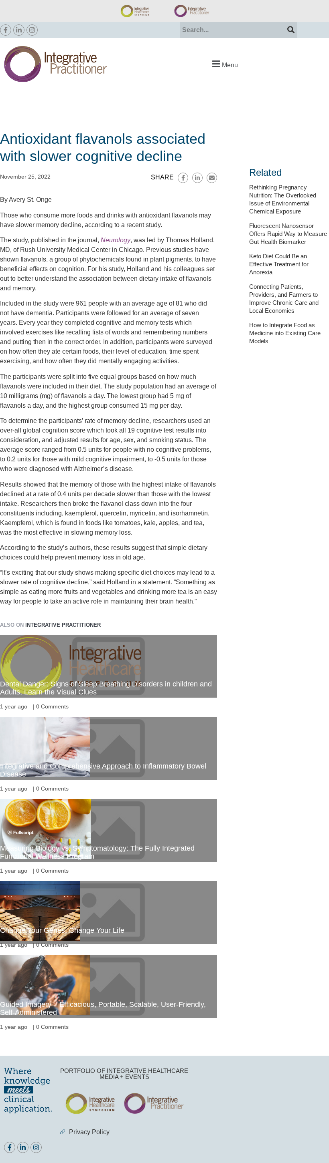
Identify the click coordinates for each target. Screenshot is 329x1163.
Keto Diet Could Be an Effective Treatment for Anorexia (279, 264)
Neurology (115, 240)
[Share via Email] (212, 178)
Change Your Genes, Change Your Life (62, 930)
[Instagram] (32, 30)
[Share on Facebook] (183, 178)
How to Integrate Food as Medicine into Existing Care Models (285, 333)
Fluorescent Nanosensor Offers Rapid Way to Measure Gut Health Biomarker (288, 233)
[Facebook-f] (5, 30)
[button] (224, 63)
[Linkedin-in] (18, 30)
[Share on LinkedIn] (197, 178)
